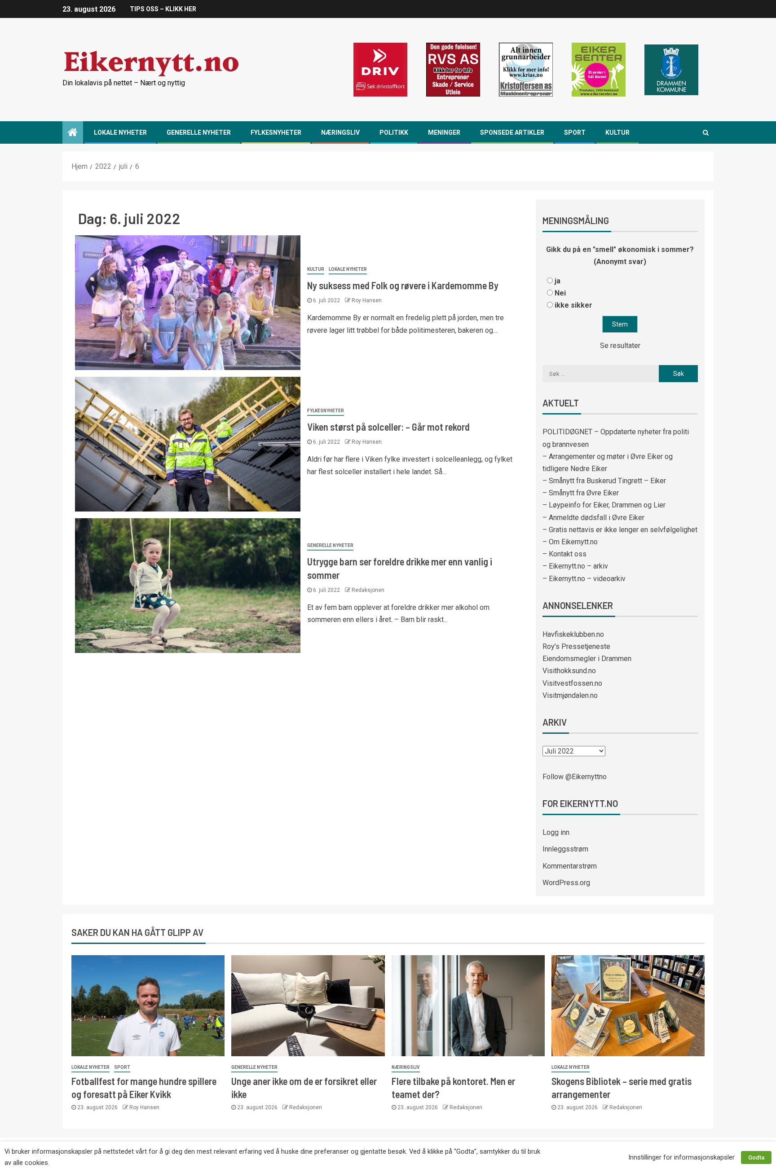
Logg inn (555, 832)
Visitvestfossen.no (572, 683)
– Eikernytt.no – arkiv (575, 566)
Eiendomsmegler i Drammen (586, 658)
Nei (560, 293)
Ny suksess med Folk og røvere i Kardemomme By (402, 285)
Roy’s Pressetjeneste (576, 646)
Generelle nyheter (199, 132)
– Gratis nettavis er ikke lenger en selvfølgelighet (619, 529)
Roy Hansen (367, 300)
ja (557, 281)
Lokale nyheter (120, 132)
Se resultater (620, 345)
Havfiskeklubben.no (573, 634)
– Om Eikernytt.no (570, 542)
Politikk (393, 132)
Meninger (444, 132)
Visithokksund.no (569, 670)
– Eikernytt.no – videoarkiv (584, 578)
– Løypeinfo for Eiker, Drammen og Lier (604, 505)
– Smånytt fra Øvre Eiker (580, 493)
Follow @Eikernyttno (574, 776)
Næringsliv (340, 132)
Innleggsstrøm (565, 849)
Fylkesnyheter (276, 132)
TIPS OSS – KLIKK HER (163, 9)
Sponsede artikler (512, 132)
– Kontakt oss (564, 554)
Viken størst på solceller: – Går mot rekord (388, 426)
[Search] (705, 132)
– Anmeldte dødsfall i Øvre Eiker (593, 517)
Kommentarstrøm (569, 866)
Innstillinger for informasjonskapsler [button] (681, 1157)
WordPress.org (566, 882)
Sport (575, 132)
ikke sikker (573, 305)
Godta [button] (756, 1157)
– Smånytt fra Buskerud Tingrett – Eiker (604, 480)
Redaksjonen (368, 590)
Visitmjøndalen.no (570, 695)
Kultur (617, 132)
